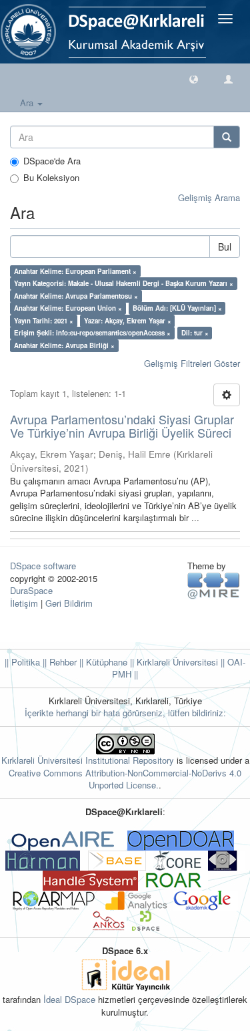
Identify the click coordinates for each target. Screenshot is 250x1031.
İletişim (24, 603)
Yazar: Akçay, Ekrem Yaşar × (127, 320)
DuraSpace (31, 590)
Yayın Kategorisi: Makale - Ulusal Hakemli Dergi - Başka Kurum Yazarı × (123, 283)
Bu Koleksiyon (51, 178)
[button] (193, 78)
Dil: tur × (195, 332)
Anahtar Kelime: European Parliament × (75, 271)
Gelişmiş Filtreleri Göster (192, 363)
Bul (224, 246)
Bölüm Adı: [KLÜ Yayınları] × (177, 308)
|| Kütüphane (102, 661)
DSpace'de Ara (52, 161)
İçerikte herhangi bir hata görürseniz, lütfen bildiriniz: (125, 712)
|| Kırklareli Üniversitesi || (176, 661)
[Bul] (226, 137)
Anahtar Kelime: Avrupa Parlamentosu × (76, 296)
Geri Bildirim (69, 603)
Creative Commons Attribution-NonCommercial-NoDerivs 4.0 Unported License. (125, 779)
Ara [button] (28, 102)
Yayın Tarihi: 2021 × (43, 320)
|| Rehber (58, 661)
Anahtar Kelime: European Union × (68, 308)
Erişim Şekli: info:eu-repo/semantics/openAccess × (92, 332)
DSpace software (43, 565)
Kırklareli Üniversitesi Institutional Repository (87, 760)
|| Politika (22, 661)
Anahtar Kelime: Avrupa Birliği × (64, 345)
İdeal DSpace (69, 999)
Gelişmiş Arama (209, 197)
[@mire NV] (213, 584)
